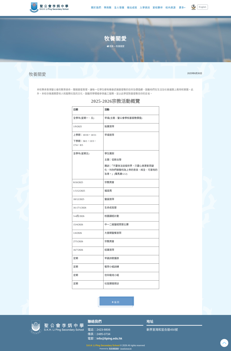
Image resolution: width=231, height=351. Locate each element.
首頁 (111, 46)
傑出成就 (132, 7)
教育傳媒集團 (114, 349)
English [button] (202, 7)
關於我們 (96, 7)
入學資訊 (145, 7)
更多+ (182, 7)
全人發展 (119, 7)
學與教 (107, 7)
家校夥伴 (158, 7)
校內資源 (170, 7)
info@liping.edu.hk (109, 338)
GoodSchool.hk (126, 349)
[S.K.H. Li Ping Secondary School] (56, 327)
